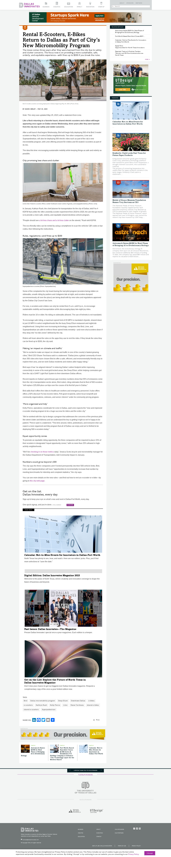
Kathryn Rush (41, 705)
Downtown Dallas (78, 701)
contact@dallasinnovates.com (31, 839)
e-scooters (28, 705)
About (122, 3)
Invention (90, 7)
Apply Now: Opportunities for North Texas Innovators (129, 47)
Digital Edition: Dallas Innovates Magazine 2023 (52, 576)
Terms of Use (122, 846)
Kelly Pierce (55, 705)
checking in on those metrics (42, 452)
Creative (56, 7)
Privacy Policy (136, 846)
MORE (146, 59)
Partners (139, 3)
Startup (101, 7)
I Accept (150, 853)
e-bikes (92, 701)
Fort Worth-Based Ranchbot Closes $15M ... (130, 36)
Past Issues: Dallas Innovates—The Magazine (50, 629)
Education (68, 7)
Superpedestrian (48, 710)
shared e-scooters (31, 710)
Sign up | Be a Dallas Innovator (102, 846)
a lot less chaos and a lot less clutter (54, 220)
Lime (65, 705)
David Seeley (30, 109)
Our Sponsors (119, 829)
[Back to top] (161, 842)
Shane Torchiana (77, 705)
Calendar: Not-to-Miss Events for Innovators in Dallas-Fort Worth (62, 555)
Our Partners (119, 833)
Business (46, 7)
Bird (25, 701)
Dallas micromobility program (42, 701)
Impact (79, 7)
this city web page (37, 481)
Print (97, 720)
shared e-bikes (93, 705)
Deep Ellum (63, 701)
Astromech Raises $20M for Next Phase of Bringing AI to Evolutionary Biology (33, 752)
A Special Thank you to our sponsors (85, 770)
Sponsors (130, 3)
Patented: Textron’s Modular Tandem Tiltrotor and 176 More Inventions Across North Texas (129, 53)
